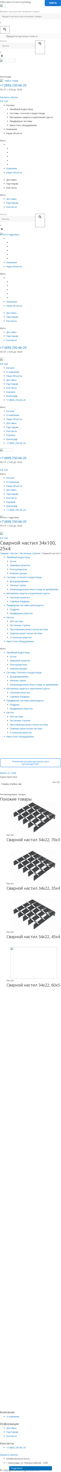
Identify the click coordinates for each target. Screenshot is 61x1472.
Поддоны (14, 609)
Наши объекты (14, 133)
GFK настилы (16, 621)
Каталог (10, 105)
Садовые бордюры (20, 601)
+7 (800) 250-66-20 (13, 85)
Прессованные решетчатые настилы (29, 629)
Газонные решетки (20, 597)
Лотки (13, 561)
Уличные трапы (18, 585)
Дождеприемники (19, 581)
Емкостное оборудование (23, 125)
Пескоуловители (18, 569)
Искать (3, 41)
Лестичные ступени (30, 553)
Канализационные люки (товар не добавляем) (34, 589)
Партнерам (12, 183)
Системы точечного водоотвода (27, 113)
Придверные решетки (21, 613)
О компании (12, 371)
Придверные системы (21, 121)
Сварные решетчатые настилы (26, 633)
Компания (11, 129)
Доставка (11, 179)
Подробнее (17, 1468)
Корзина (10, 391)
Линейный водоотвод (21, 109)
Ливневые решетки (20, 565)
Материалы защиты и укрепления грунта (31, 117)
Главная (4, 553)
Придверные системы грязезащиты (25, 605)
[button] (9, 97)
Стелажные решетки (21, 637)
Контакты (11, 187)
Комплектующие (18, 573)
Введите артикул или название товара (19, 11)
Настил (14, 553)
